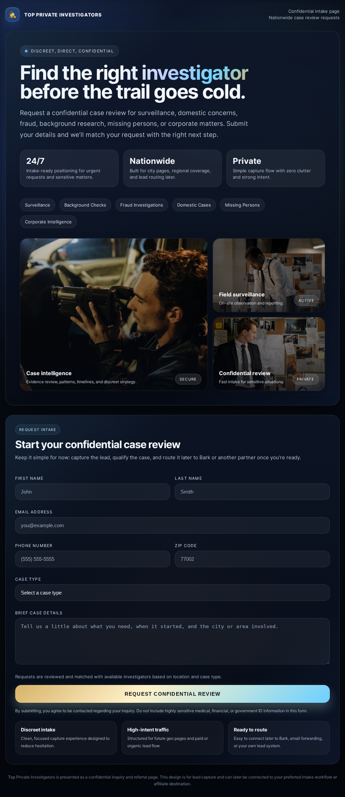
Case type (28, 579)
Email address (34, 511)
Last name (188, 478)
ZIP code (186, 545)
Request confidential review (172, 694)
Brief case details (39, 612)
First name (29, 478)
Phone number (34, 545)
